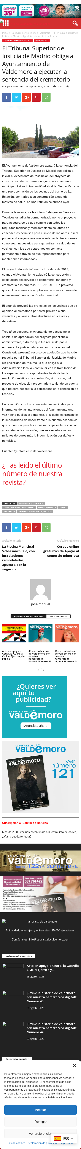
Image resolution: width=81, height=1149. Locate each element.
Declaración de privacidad (42, 1143)
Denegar (41, 1121)
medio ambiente (47, 507)
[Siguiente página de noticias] (43, 670)
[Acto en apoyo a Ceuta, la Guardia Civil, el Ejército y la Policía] (14, 633)
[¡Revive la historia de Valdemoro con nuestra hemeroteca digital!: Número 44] (67, 633)
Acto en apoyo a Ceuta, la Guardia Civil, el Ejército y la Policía (13, 654)
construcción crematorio (19, 507)
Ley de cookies (16, 1143)
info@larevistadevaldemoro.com (49, 939)
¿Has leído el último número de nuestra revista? (32, 473)
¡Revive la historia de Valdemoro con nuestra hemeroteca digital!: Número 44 (66, 656)
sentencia (9, 511)
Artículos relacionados (28, 616)
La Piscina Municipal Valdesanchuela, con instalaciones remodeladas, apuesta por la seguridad (18, 557)
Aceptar (40, 1110)
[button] (74, 1066)
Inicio (5, 32)
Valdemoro (45, 32)
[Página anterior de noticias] (38, 670)
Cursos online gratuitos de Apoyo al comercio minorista (61, 551)
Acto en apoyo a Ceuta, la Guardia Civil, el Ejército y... (53, 968)
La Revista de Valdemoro (24, 32)
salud (63, 507)
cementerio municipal (31, 503)
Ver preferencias (40, 1133)
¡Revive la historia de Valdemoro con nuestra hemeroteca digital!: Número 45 (40, 656)
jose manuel (15, 86)
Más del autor (58, 616)
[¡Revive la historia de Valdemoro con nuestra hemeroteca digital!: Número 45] (41, 633)
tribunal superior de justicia (35, 511)
